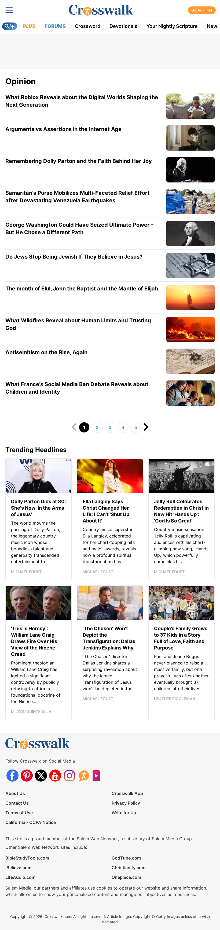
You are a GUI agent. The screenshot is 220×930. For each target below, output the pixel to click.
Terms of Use (19, 812)
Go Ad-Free (201, 10)
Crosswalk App (127, 793)
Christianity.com (128, 867)
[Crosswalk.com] (101, 10)
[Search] (9, 26)
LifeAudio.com (20, 877)
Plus (29, 26)
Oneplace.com (126, 877)
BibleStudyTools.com (27, 858)
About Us (15, 793)
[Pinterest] (27, 776)
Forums (55, 26)
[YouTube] (55, 776)
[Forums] (84, 776)
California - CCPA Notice (30, 822)
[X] (41, 776)
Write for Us (124, 812)
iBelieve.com (18, 867)
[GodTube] (98, 776)
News (213, 26)
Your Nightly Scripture (172, 26)
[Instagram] (69, 776)
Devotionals (123, 26)
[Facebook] (12, 776)
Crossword (87, 26)
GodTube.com (126, 858)
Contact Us (17, 803)
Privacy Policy (126, 803)
